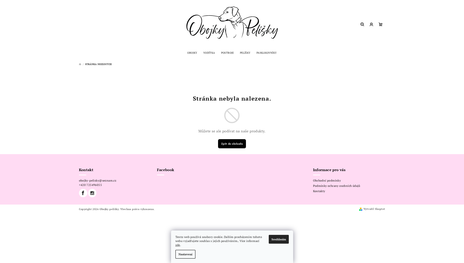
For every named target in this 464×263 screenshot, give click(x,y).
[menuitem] (192, 53)
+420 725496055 (90, 185)
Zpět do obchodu (232, 143)
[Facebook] (83, 193)
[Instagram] (92, 193)
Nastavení (185, 254)
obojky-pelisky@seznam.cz (98, 180)
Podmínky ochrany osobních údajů (336, 186)
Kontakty (319, 191)
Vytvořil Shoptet (374, 209)
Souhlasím (278, 239)
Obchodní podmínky (327, 180)
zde (177, 245)
